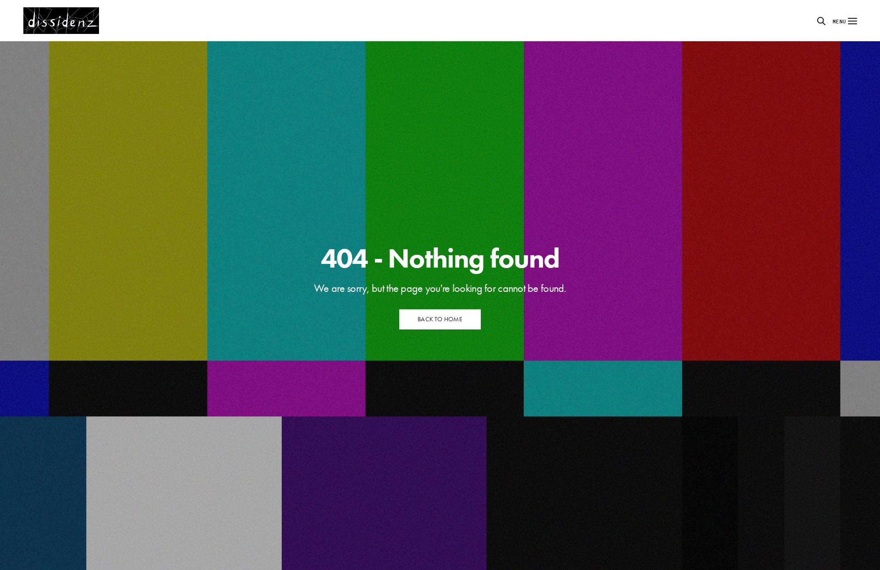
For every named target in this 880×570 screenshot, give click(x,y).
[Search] (821, 21)
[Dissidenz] (61, 20)
